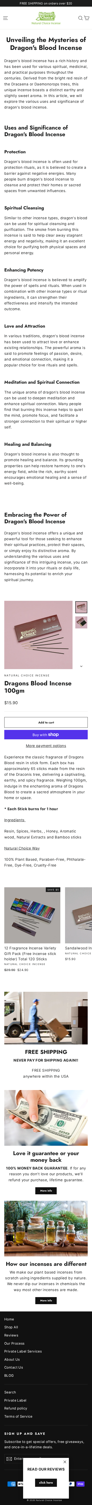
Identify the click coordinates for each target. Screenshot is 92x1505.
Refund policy (15, 1408)
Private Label (15, 1400)
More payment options (46, 746)
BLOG (9, 1376)
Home (9, 1319)
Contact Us (13, 1367)
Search (10, 1392)
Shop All (11, 1327)
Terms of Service (18, 1416)
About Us (12, 1359)
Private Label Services (23, 1351)
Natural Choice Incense (27, 675)
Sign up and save (25, 1433)
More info (46, 1191)
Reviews (11, 1335)
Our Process (14, 1343)
